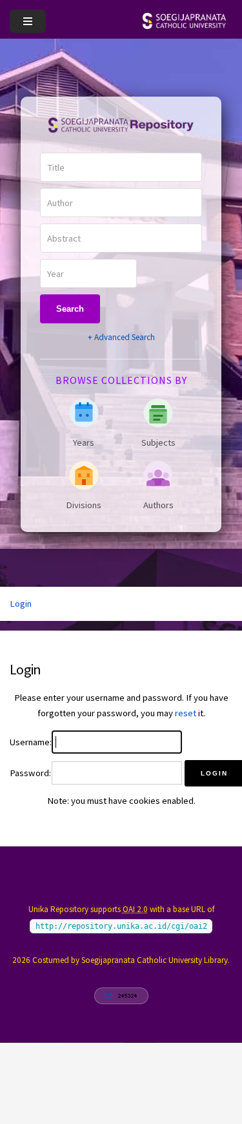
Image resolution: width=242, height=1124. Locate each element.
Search (70, 309)
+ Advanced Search (121, 337)
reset (185, 713)
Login (21, 603)
